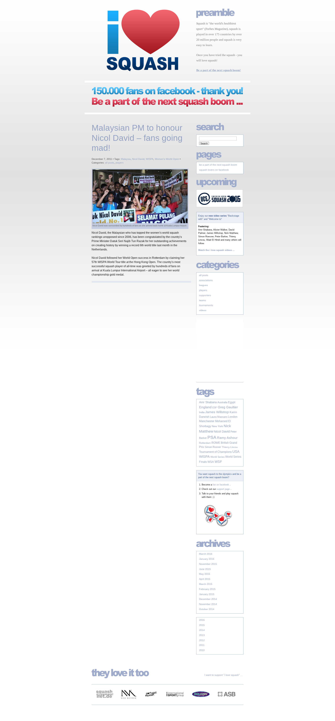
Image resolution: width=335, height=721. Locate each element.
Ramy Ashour (227, 438)
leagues (203, 285)
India (201, 412)
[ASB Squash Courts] (227, 702)
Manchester (206, 421)
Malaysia (126, 159)
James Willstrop (217, 412)
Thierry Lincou (230, 447)
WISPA (149, 159)
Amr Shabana (208, 402)
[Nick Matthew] (128, 702)
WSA (210, 461)
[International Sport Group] (175, 702)
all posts (109, 162)
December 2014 (208, 599)
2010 (202, 650)
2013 (202, 635)
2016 (202, 620)
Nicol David (138, 159)
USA (235, 452)
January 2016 (206, 559)
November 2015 (208, 564)
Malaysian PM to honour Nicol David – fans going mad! (137, 138)
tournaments (206, 305)
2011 (201, 645)
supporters (205, 295)
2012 (202, 640)
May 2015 (204, 574)
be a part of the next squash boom (218, 164)
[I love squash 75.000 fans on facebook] (164, 106)
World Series (217, 456)
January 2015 (206, 594)
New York (217, 426)
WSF (218, 461)
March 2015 (205, 584)
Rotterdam (205, 442)
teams (202, 300)
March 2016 (205, 553)
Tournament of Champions (215, 451)
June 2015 (205, 569)
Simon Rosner (213, 447)
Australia (222, 402)
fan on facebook (221, 484)
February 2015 (207, 589)
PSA (211, 437)
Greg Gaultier (228, 407)
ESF (214, 407)
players (120, 162)
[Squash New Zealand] (201, 702)
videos (202, 310)
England (205, 407)
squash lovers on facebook (214, 169)
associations (206, 280)
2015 (202, 625)
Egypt (231, 402)
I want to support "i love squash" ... (223, 675)
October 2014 (206, 609)
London (232, 416)
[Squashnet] (104, 702)
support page (223, 489)
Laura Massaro (218, 416)
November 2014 (208, 604)
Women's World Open (167, 159)
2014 (202, 630)
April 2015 (204, 579)
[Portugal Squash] (151, 702)
